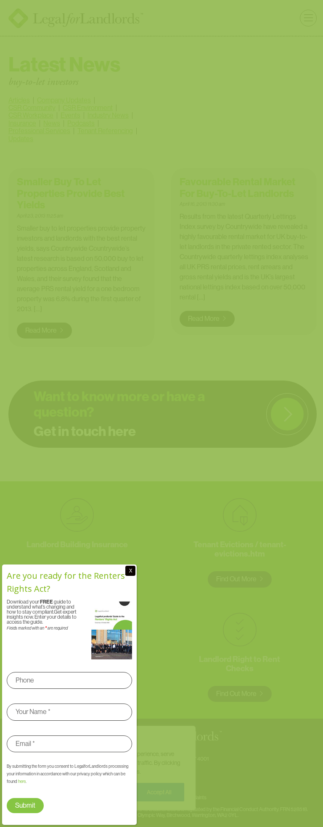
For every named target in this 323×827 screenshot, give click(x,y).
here (22, 781)
